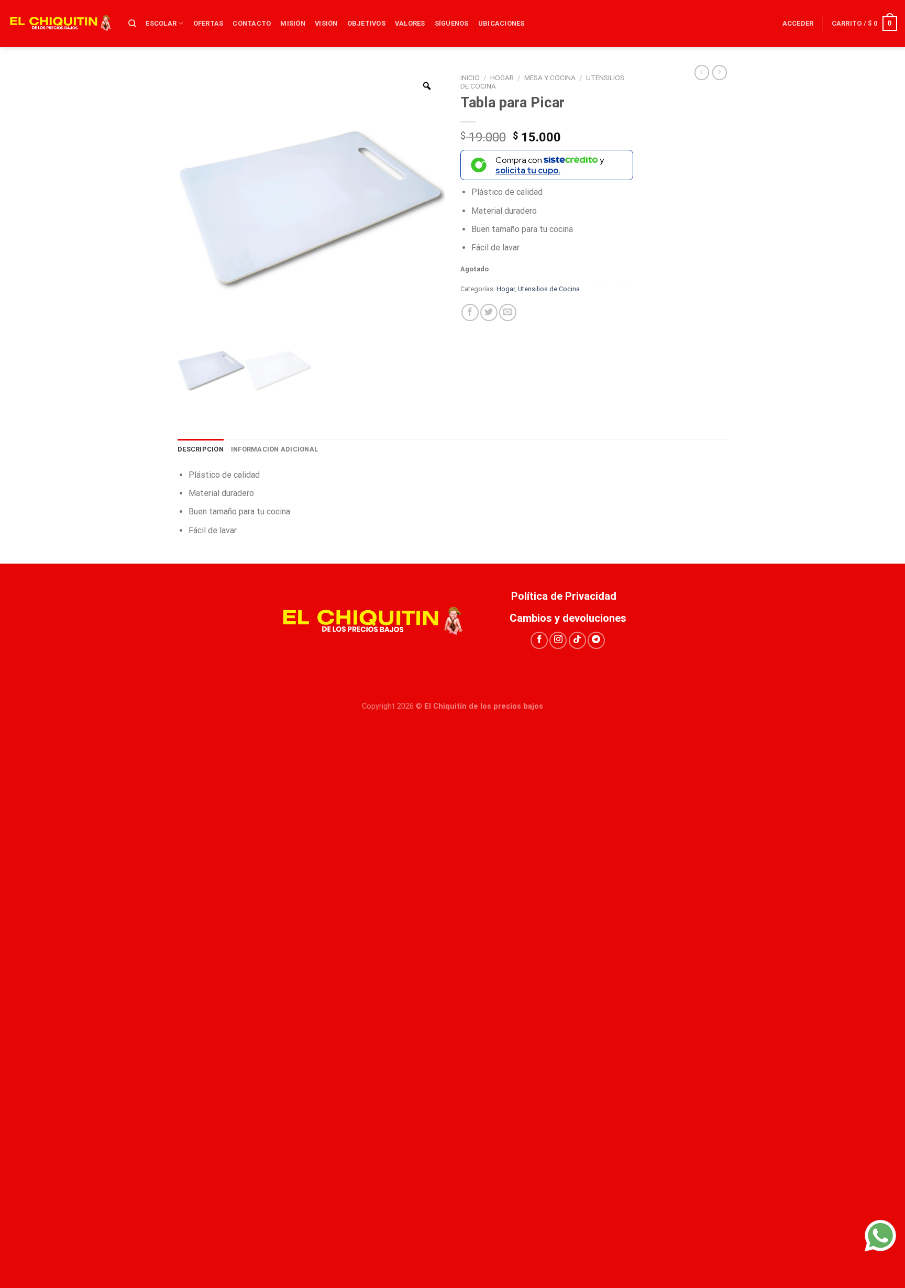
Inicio (470, 77)
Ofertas (208, 23)
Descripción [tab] (201, 449)
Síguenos (452, 23)
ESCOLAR (161, 23)
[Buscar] (132, 24)
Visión (326, 23)
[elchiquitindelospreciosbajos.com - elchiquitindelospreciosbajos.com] (60, 23)
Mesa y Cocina (550, 77)
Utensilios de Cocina (549, 289)
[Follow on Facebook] (539, 640)
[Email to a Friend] (507, 312)
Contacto (252, 23)
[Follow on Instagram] (558, 640)
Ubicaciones (501, 23)
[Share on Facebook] (470, 312)
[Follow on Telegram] (596, 640)
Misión (292, 23)
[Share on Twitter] (489, 312)
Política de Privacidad (567, 596)
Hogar (502, 77)
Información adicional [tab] (274, 449)
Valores (410, 23)
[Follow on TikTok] (577, 640)
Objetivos (366, 23)
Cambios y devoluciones (568, 618)
